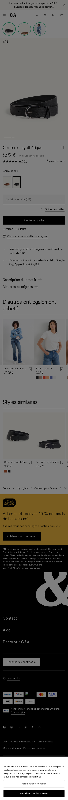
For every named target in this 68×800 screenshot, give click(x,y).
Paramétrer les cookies (34, 783)
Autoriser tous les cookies (34, 793)
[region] (34, 778)
